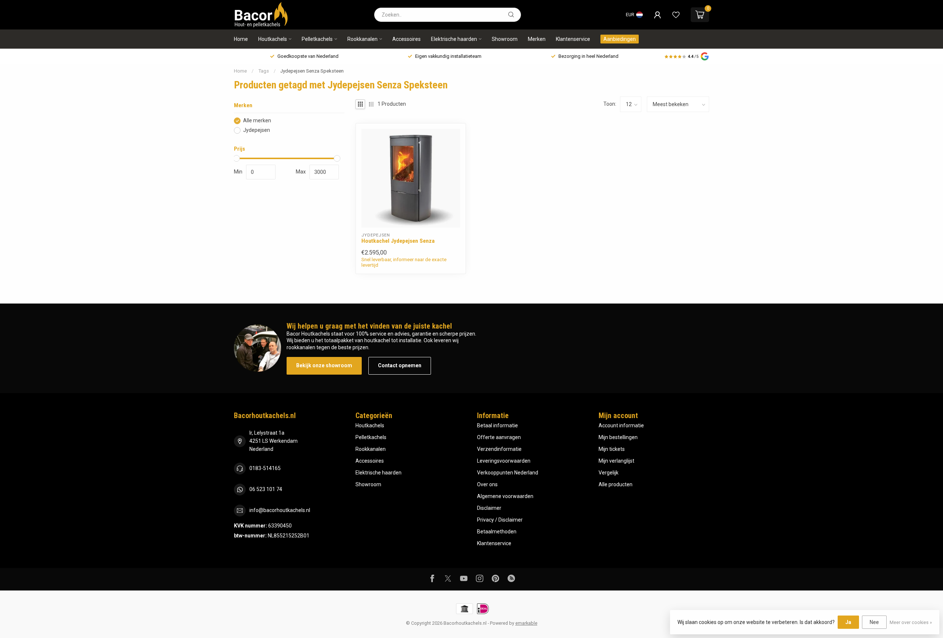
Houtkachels (272, 39)
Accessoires (406, 39)
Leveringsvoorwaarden (503, 461)
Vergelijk (608, 473)
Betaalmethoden (496, 531)
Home (241, 39)
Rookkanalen (362, 39)
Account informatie (621, 425)
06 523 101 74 (265, 489)
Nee (874, 622)
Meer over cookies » (911, 622)
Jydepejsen (256, 130)
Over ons (487, 484)
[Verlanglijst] (676, 14)
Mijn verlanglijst (616, 461)
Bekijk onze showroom (324, 365)
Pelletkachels (317, 39)
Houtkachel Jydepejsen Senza (398, 241)
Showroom (505, 39)
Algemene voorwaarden (505, 496)
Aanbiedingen (619, 39)
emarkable (526, 623)
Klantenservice (573, 39)
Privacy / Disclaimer (500, 520)
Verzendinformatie (499, 449)
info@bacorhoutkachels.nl (279, 510)
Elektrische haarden (454, 39)
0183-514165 (265, 468)
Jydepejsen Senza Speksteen (312, 71)
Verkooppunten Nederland (507, 473)
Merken (537, 39)
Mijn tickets (612, 449)
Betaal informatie (497, 425)
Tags (263, 71)
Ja (848, 622)
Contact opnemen (399, 365)
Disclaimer (489, 508)
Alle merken (257, 120)
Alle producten (615, 484)
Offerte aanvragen (499, 437)
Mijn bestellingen (618, 437)
